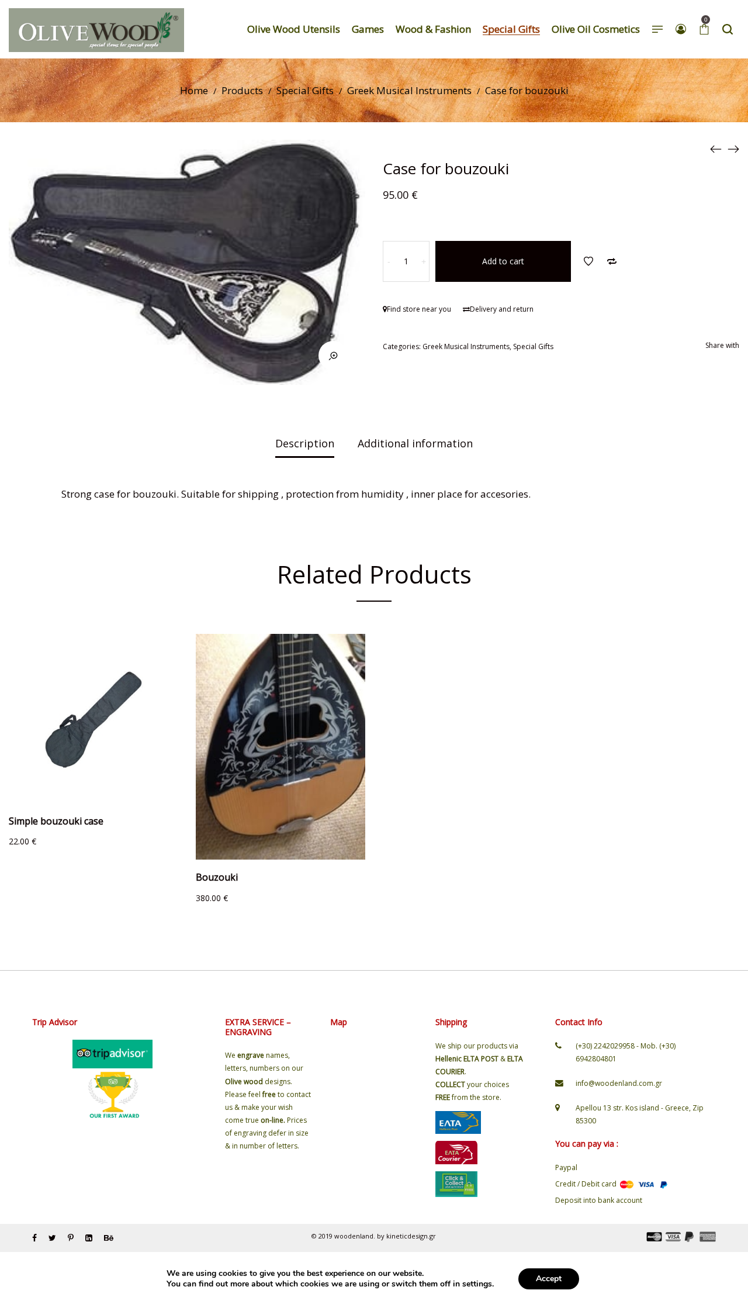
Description (304, 443)
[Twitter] (52, 1237)
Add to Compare (612, 261)
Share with (722, 345)
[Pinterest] (71, 1237)
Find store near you (419, 309)
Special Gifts (305, 90)
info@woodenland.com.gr (619, 1083)
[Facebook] (34, 1237)
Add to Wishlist (588, 261)
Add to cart (503, 261)
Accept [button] (549, 1278)
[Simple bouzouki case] (733, 148)
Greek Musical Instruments (409, 90)
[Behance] (108, 1237)
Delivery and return (502, 309)
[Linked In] (88, 1237)
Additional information (415, 443)
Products (242, 90)
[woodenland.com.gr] (96, 29)
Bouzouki (217, 877)
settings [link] (477, 1283)
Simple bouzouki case (56, 821)
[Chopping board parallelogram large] (716, 148)
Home (194, 90)
